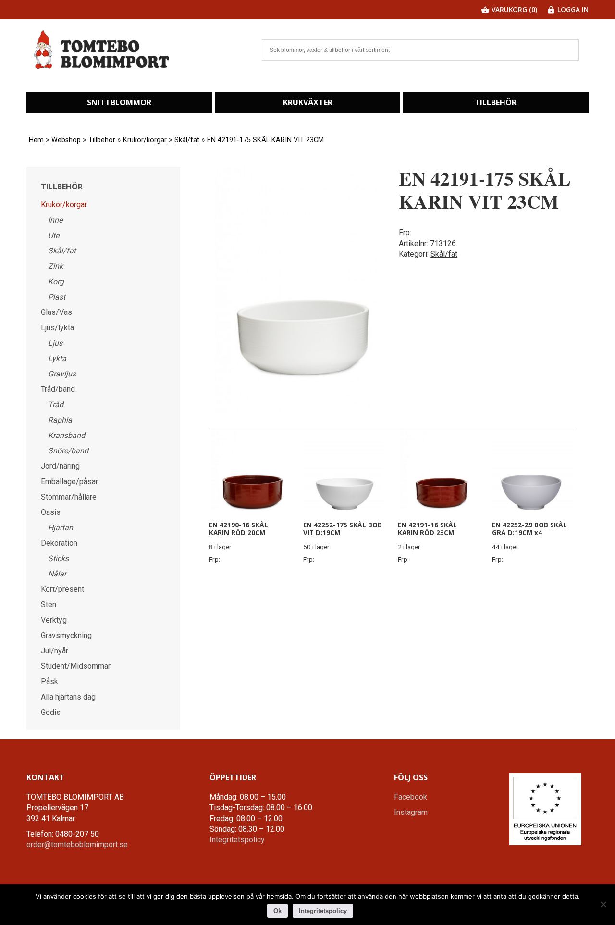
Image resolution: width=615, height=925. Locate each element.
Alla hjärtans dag (68, 696)
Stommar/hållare (69, 496)
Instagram (411, 812)
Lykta (57, 358)
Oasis (51, 512)
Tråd (55, 404)
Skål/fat (186, 140)
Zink (55, 266)
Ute (53, 235)
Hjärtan (60, 527)
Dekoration (59, 543)
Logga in (572, 9)
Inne (55, 220)
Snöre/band (68, 450)
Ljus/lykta (57, 327)
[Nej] (603, 904)
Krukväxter (307, 102)
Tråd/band (58, 389)
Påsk (49, 681)
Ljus (55, 343)
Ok (277, 910)
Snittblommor (119, 102)
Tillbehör (496, 102)
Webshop (66, 140)
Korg (56, 281)
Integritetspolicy (237, 839)
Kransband (66, 435)
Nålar (57, 573)
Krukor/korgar (145, 140)
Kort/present (62, 589)
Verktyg (54, 620)
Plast (56, 296)
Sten (48, 604)
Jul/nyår (54, 650)
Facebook (410, 796)
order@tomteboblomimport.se (77, 844)
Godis (51, 712)
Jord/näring (60, 466)
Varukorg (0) (513, 9)
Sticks (58, 558)
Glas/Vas (56, 312)
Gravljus (62, 373)
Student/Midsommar (76, 666)
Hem (36, 140)
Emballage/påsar (69, 481)
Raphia (60, 420)
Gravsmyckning (66, 635)
